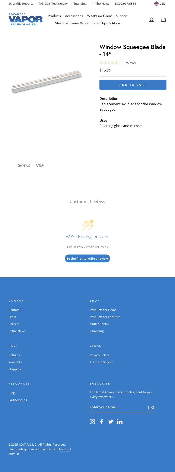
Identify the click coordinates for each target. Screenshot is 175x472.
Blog (12, 393)
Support (121, 15)
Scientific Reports (21, 3)
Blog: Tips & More (106, 23)
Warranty (15, 362)
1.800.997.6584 (125, 3)
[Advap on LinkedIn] (119, 421)
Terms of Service (102, 362)
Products (54, 15)
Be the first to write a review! (87, 258)
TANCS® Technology (53, 3)
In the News (17, 331)
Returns (14, 355)
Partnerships (18, 400)
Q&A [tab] (40, 165)
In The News (100, 3)
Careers (14, 324)
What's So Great (99, 15)
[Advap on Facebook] (101, 421)
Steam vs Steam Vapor (72, 23)
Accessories (74, 15)
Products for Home (103, 310)
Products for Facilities (105, 317)
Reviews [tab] (23, 165)
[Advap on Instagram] (92, 421)
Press (12, 317)
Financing (80, 3)
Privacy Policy (99, 355)
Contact (14, 310)
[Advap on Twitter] (110, 421)
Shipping (15, 369)
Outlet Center (99, 324)
